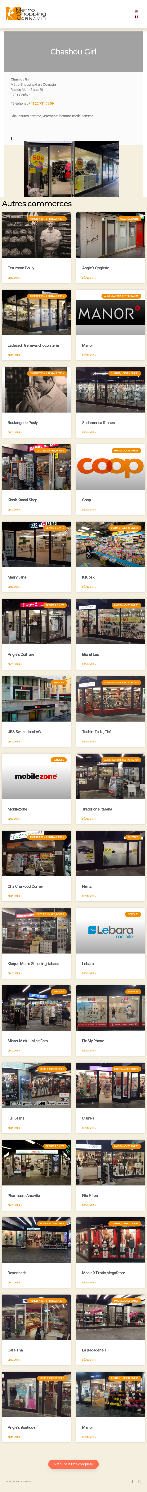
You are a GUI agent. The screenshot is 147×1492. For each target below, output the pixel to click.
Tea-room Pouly (21, 268)
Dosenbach (17, 1273)
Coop (86, 500)
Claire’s (88, 1118)
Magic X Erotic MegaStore (103, 1273)
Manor (87, 345)
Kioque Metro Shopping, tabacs (33, 963)
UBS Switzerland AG (24, 731)
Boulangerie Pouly (23, 422)
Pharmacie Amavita (24, 1195)
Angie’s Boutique (21, 1427)
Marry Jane (17, 577)
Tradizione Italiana (97, 809)
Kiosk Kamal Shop (22, 500)
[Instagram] (139, 1481)
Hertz (86, 886)
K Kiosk (88, 577)
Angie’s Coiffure (21, 654)
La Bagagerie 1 (94, 1350)
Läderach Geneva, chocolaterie (33, 345)
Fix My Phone (93, 1041)
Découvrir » (15, 278)
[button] (55, 14)
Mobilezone (17, 809)
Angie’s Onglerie (95, 268)
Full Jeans (16, 1118)
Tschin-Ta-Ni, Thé (96, 731)
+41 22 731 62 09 (41, 103)
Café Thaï (16, 1350)
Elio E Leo (90, 1195)
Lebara (88, 963)
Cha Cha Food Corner (25, 886)
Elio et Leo (90, 654)
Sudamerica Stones (98, 422)
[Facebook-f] (132, 1481)
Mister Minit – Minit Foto (28, 1041)
